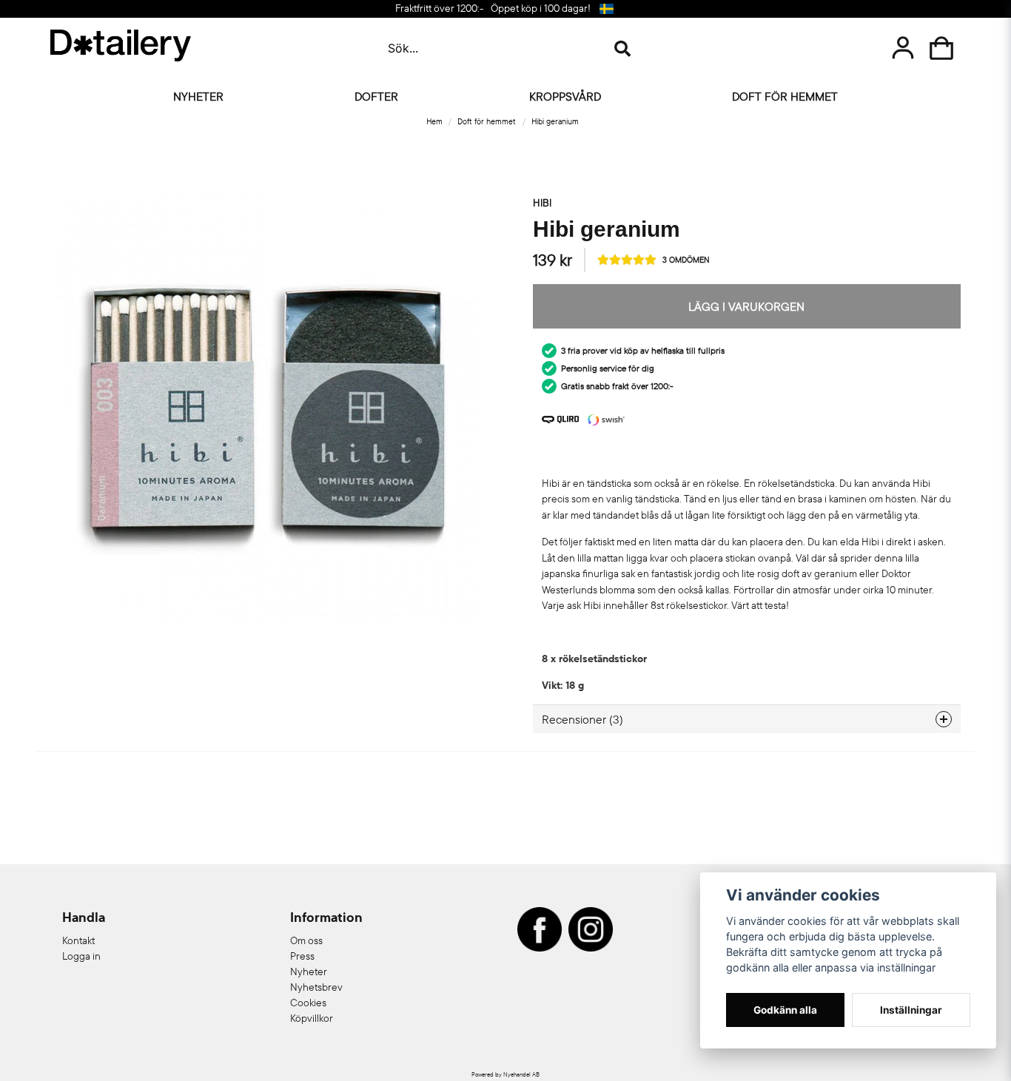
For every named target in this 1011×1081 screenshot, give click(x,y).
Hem (434, 121)
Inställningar (911, 1010)
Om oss (306, 940)
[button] (607, 9)
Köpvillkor (311, 1018)
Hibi (542, 202)
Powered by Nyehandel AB (505, 1074)
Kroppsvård (565, 96)
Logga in (81, 956)
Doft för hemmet (785, 96)
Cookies (308, 1002)
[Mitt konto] (903, 48)
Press (302, 956)
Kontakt (78, 940)
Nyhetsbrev (316, 987)
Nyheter (198, 96)
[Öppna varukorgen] (941, 48)
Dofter (376, 96)
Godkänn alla (785, 1010)
